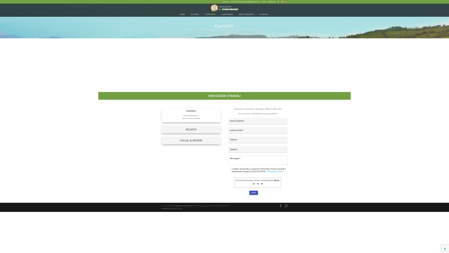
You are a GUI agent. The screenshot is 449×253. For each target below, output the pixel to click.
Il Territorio (209, 14)
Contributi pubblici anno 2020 (171, 209)
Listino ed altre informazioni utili (245, 2)
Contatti (271, 2)
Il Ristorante (227, 14)
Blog (264, 2)
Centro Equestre (246, 14)
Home (182, 14)
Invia (253, 193)
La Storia (194, 14)
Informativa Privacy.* (275, 171)
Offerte (225, 2)
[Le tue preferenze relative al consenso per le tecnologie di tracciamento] (445, 249)
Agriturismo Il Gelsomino (184, 206)
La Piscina (263, 14)
